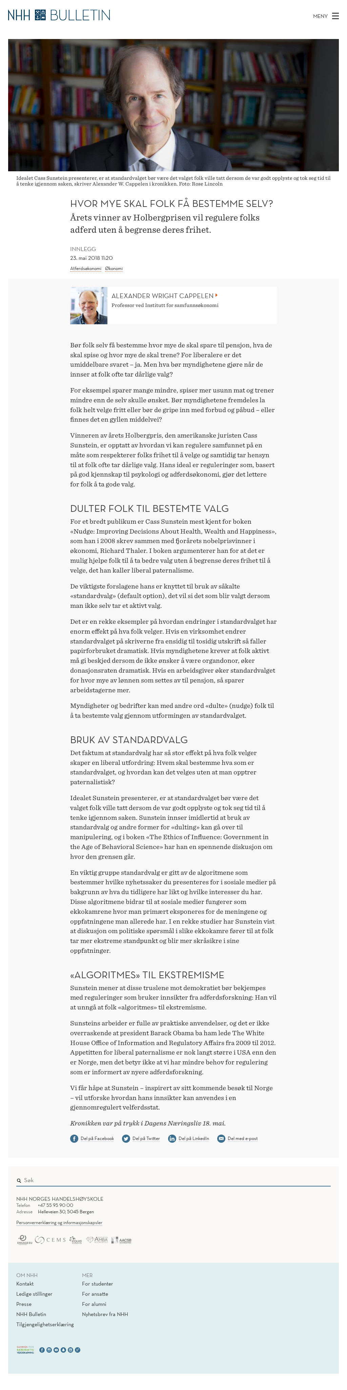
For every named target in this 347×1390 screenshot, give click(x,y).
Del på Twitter (146, 1138)
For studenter (97, 1283)
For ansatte (95, 1293)
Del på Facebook (97, 1138)
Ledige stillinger (34, 1293)
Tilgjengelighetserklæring (45, 1324)
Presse (24, 1303)
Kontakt (25, 1283)
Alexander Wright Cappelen (162, 296)
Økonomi (114, 268)
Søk (320, 1178)
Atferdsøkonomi (85, 268)
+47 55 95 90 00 (55, 1205)
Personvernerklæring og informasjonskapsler (59, 1222)
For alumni (94, 1303)
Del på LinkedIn (194, 1138)
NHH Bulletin (31, 1314)
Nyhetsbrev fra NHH (105, 1314)
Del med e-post (243, 1138)
